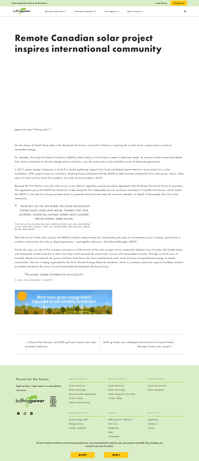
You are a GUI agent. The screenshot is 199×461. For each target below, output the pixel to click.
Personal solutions (84, 11)
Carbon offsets (76, 398)
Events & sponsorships (79, 402)
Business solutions (54, 11)
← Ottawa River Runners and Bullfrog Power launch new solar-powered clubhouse (61, 344)
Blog (110, 432)
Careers (151, 428)
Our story (113, 423)
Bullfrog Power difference (120, 419)
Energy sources (76, 423)
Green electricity (77, 385)
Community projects (157, 385)
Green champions (156, 389)
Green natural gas (77, 389)
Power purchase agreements (82, 394)
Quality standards (77, 428)
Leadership (113, 428)
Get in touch (133, 11)
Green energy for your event (121, 394)
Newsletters (114, 436)
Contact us (178, 3)
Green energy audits (79, 419)
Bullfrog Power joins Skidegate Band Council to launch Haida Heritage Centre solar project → (138, 344)
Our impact (110, 11)
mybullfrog (161, 3)
